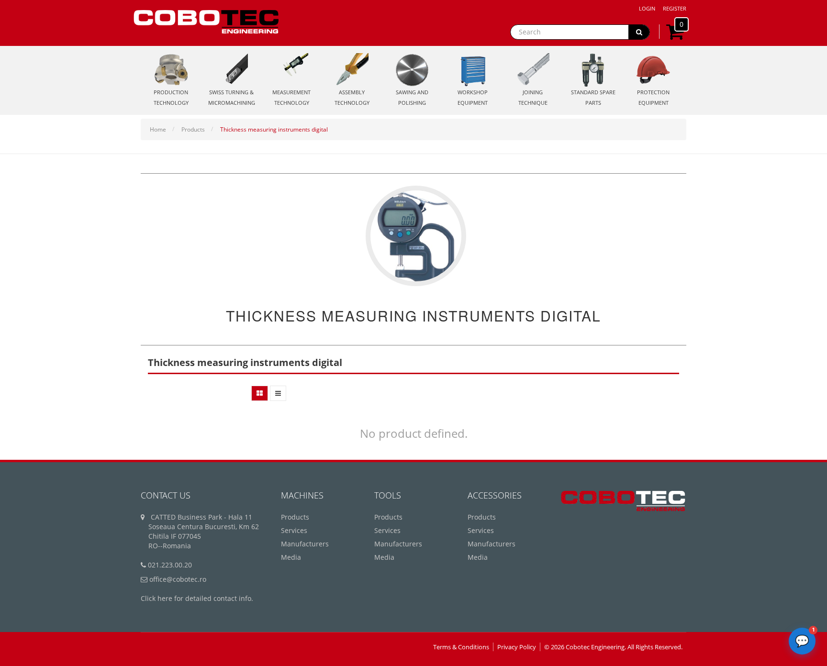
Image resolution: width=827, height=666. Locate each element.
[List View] (278, 393)
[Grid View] (259, 393)
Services (294, 530)
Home (158, 129)
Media (291, 557)
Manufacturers (305, 543)
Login (647, 8)
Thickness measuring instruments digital (274, 129)
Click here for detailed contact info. (197, 598)
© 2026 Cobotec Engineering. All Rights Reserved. (613, 647)
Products (193, 129)
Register (674, 8)
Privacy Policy (516, 647)
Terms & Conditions (461, 647)
